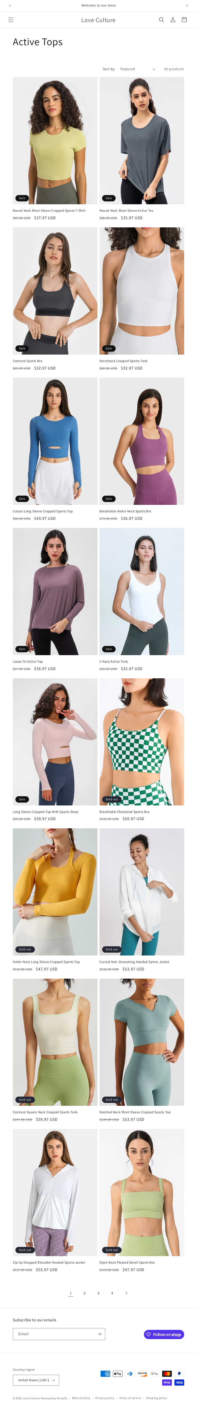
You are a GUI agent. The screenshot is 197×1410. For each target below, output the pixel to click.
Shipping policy (156, 1398)
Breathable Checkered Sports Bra (125, 812)
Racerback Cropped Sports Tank (123, 361)
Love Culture (31, 1398)
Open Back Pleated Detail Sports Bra (127, 1262)
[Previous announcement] (10, 5)
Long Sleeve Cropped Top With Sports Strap (45, 812)
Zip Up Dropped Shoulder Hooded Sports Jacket (49, 1262)
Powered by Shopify (54, 1398)
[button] (10, 19)
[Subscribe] (99, 1334)
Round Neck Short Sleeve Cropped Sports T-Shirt (49, 211)
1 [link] (71, 1293)
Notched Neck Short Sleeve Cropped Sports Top (135, 1112)
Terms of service (130, 1398)
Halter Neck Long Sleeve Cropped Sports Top (46, 962)
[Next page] (126, 1293)
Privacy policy (104, 1398)
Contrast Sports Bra (27, 361)
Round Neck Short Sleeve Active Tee (126, 211)
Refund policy (81, 1398)
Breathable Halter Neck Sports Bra (125, 511)
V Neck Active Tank (114, 662)
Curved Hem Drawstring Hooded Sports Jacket (134, 962)
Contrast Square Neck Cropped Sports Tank (45, 1112)
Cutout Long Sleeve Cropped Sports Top (43, 511)
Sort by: (109, 69)
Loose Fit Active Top (28, 662)
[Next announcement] (187, 5)
